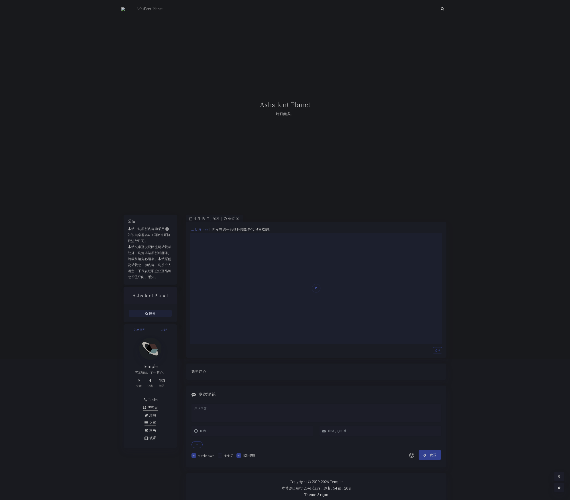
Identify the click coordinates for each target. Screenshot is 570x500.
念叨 (152, 415)
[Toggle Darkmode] (559, 476)
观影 (152, 437)
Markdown (206, 455)
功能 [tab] (164, 330)
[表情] (411, 455)
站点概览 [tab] (139, 330)
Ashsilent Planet (149, 8)
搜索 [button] (151, 313)
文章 (152, 422)
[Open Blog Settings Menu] (559, 487)
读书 (152, 430)
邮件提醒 (249, 455)
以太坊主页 (199, 229)
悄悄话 (228, 455)
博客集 (152, 407)
